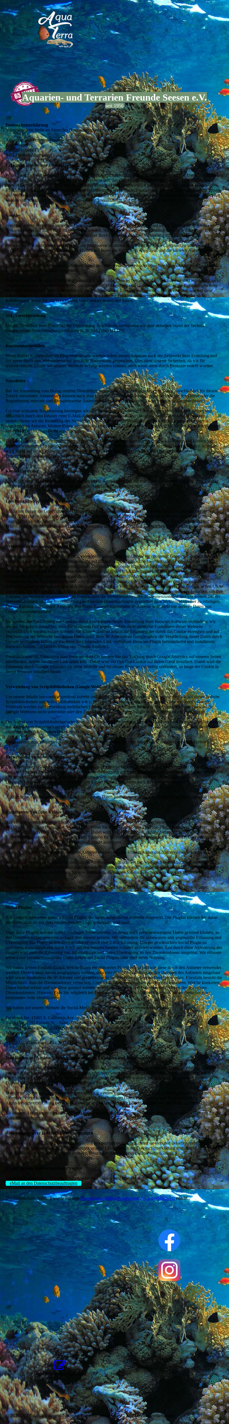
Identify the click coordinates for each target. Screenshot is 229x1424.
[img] (57, 30)
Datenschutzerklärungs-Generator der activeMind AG (127, 1198)
